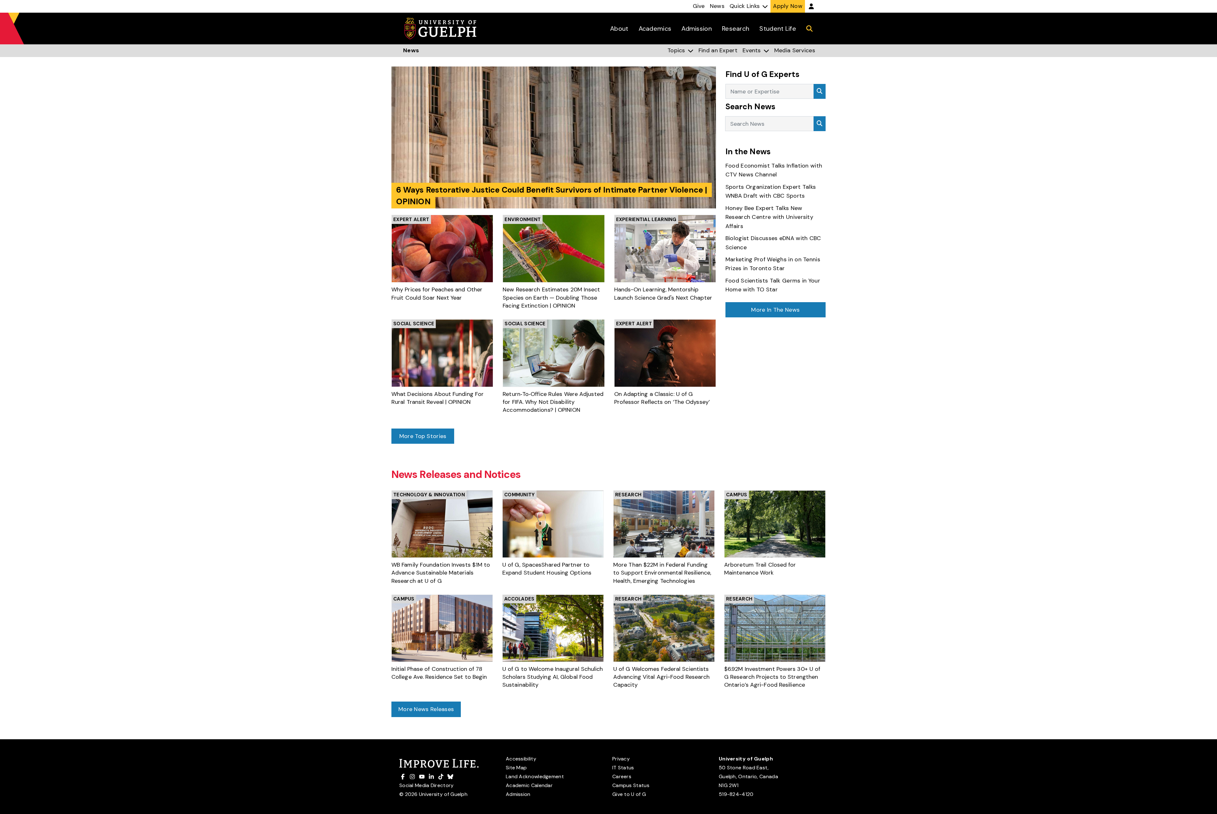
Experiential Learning (646, 219)
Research (628, 495)
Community (519, 495)
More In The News (775, 310)
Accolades (519, 599)
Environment (523, 219)
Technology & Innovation (429, 495)
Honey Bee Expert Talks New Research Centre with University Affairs (769, 217)
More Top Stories (423, 436)
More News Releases (426, 709)
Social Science (413, 324)
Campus (736, 495)
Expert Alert (411, 219)
